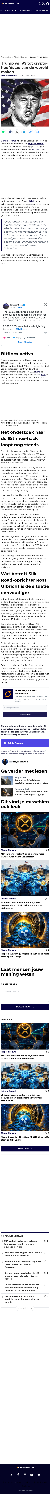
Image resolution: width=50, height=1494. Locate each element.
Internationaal (8, 898)
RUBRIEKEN (42, 10)
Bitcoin (35, 149)
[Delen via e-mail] (37, 131)
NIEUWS (9, 10)
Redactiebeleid (40, 1482)
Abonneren (25, 715)
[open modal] (47, 3)
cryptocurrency (36, 144)
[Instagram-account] (25, 1474)
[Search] (39, 3)
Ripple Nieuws (8, 850)
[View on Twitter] (45, 306)
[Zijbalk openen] (1, 10)
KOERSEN (25, 10)
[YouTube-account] (31, 1474)
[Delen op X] (17, 131)
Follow (19, 307)
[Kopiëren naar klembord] (30, 131)
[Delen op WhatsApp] (3, 131)
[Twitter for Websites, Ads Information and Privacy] (45, 333)
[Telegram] (23, 131)
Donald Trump (8, 141)
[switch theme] (43, 3)
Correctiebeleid (23, 1482)
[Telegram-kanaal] (38, 1474)
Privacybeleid (8, 1482)
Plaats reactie (25, 1007)
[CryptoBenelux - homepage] (10, 4)
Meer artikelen (25, 1149)
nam (37, 372)
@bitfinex (21, 329)
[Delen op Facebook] (10, 131)
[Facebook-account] (18, 1474)
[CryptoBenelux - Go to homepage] (25, 1467)
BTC (31, 201)
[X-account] (11, 1474)
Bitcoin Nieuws (9, 76)
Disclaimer (26, 1486)
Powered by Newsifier (25, 1490)
